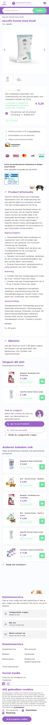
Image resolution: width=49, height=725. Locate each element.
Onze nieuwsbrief (10, 667)
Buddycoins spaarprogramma (32, 660)
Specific (9, 24)
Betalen (5, 654)
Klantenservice (9, 649)
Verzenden (29, 654)
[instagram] (8, 684)
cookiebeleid (19, 707)
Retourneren (8, 659)
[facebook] (3, 684)
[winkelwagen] (44, 3)
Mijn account (30, 649)
